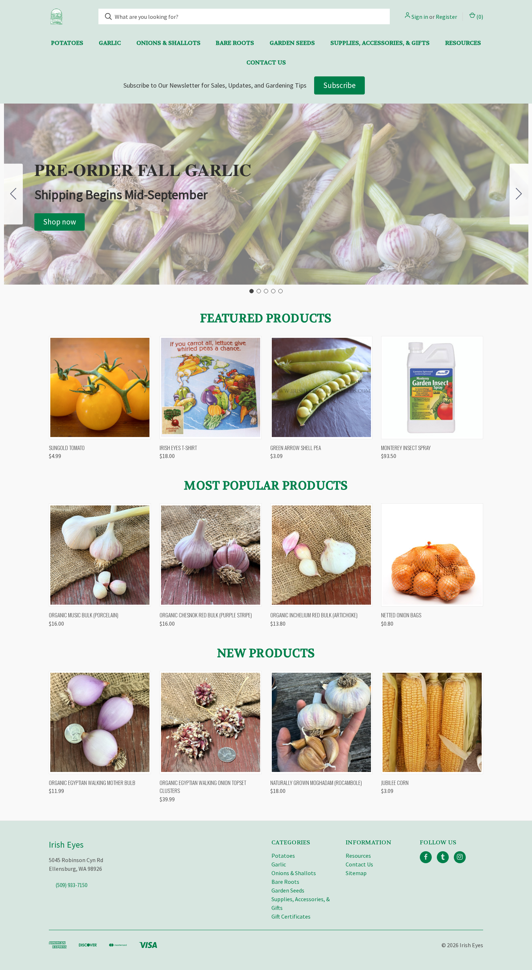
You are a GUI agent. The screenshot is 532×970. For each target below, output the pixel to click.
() (479, 16)
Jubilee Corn (395, 782)
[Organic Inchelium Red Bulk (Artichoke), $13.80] (321, 555)
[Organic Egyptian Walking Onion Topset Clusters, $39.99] (210, 722)
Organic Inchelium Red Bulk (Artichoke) (314, 615)
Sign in (419, 16)
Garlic (110, 43)
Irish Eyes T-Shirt (178, 448)
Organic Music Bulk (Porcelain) (83, 615)
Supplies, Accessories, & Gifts (380, 43)
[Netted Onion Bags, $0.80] (432, 555)
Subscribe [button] (339, 85)
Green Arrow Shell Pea (295, 448)
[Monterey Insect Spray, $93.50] (432, 387)
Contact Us (266, 62)
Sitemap (356, 873)
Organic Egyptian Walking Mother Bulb (92, 782)
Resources (463, 43)
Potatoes (67, 43)
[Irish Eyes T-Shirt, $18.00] (210, 387)
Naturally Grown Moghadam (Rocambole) (316, 782)
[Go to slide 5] (13, 194)
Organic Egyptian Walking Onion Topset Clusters (203, 786)
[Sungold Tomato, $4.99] (99, 387)
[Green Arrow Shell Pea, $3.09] (321, 387)
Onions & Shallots (168, 43)
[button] (59, 222)
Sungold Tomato (67, 448)
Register (446, 16)
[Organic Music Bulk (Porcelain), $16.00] (99, 555)
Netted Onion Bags (401, 615)
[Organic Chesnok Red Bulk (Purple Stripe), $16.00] (210, 555)
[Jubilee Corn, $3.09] (432, 722)
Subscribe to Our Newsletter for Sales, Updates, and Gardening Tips (215, 85)
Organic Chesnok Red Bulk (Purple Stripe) (206, 615)
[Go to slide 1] (251, 291)
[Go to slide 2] (519, 194)
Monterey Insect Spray (406, 448)
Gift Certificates (291, 916)
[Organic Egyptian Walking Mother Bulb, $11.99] (99, 722)
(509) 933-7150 (71, 884)
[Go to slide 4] (273, 291)
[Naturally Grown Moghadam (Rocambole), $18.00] (321, 722)
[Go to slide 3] (266, 291)
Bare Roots (235, 43)
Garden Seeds (292, 43)
